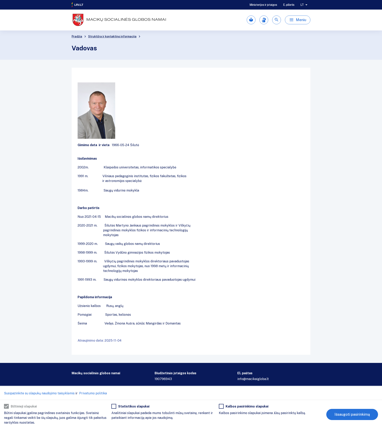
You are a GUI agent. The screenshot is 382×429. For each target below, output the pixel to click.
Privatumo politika (92, 393)
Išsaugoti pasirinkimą (352, 414)
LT (302, 4)
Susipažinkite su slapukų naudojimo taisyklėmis (39, 393)
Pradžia (77, 36)
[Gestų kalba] (263, 20)
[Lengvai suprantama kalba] (251, 20)
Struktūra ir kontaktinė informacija (112, 36)
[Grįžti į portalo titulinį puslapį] (78, 5)
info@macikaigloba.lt (253, 379)
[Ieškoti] (276, 20)
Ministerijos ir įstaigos (263, 4)
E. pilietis (288, 4)
